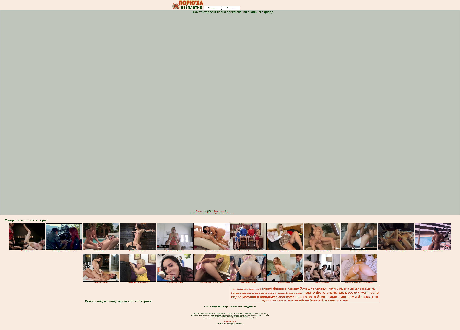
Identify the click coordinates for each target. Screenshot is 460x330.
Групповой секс (220, 213)
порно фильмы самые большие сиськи (294, 288)
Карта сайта (230, 321)
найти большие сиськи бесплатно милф (247, 289)
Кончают (230, 213)
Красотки (210, 213)
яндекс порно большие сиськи (274, 301)
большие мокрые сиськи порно (249, 293)
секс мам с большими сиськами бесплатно (336, 297)
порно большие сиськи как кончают (352, 288)
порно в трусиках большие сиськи (285, 293)
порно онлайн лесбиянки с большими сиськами (317, 300)
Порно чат (231, 8)
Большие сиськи (199, 213)
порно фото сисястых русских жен (335, 292)
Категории (212, 8)
